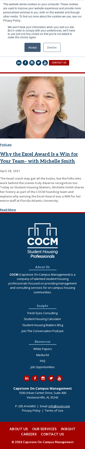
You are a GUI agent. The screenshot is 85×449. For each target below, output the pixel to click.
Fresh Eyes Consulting (42, 313)
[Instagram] (32, 63)
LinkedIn (27, 378)
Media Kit (42, 355)
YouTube (59, 378)
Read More (8, 210)
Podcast (6, 145)
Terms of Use (54, 410)
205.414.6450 (27, 406)
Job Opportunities (43, 367)
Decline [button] (52, 47)
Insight (68, 429)
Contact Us (52, 434)
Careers (28, 434)
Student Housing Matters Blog (42, 325)
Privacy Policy (31, 410)
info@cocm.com (59, 406)
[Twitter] (38, 63)
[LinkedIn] (19, 63)
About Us (19, 429)
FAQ (42, 361)
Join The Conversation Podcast (42, 331)
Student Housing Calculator (42, 319)
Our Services (44, 429)
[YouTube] (45, 63)
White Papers (42, 349)
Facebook (35, 378)
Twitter (51, 378)
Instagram (43, 378)
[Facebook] (25, 63)
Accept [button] (32, 47)
